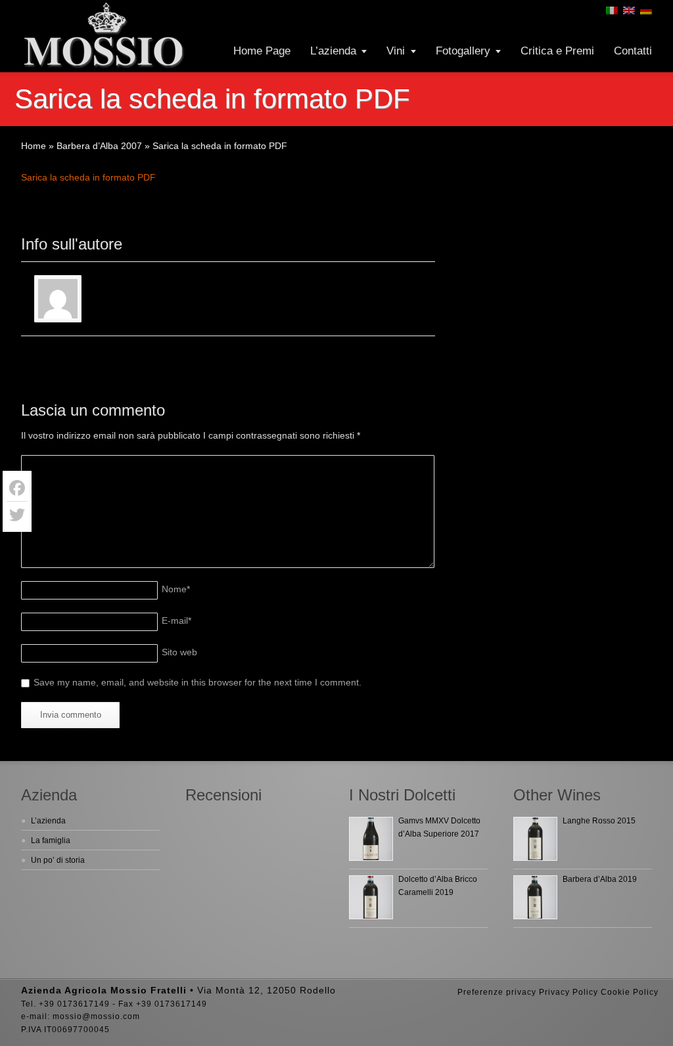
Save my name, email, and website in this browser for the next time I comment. (197, 682)
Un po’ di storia (58, 860)
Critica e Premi (557, 51)
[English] (629, 10)
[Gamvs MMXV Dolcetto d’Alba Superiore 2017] (371, 839)
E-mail (176, 620)
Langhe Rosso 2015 (599, 820)
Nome (176, 589)
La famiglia (50, 840)
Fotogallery (463, 51)
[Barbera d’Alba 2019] (535, 897)
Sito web (179, 652)
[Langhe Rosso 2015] (535, 839)
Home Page (261, 51)
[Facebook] (17, 488)
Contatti (633, 51)
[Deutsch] (646, 10)
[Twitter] (17, 515)
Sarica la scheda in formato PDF (88, 177)
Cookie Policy (630, 992)
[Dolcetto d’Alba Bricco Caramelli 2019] (371, 897)
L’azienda (333, 51)
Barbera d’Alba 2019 (600, 879)
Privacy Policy (568, 992)
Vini (395, 51)
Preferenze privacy (496, 992)
